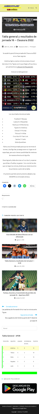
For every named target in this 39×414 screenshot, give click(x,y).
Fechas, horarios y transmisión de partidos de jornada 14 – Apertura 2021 (19, 294)
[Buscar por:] (35, 8)
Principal (33, 46)
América (12, 348)
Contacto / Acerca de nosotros (28, 406)
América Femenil (6, 406)
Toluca (12, 352)
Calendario (15, 406)
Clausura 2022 (23, 46)
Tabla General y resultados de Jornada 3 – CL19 (19, 262)
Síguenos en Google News (19, 408)
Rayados (12, 361)
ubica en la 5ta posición (25, 67)
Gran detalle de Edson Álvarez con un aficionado (19, 236)
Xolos (12, 357)
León (11, 366)
